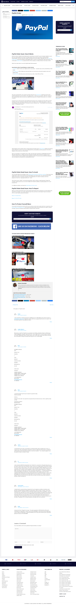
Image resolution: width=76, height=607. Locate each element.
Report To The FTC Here (16, 198)
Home (3, 571)
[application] (19, 1)
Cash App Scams (20, 583)
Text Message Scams (34, 586)
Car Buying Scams (20, 582)
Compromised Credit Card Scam (20, 294)
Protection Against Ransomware (65, 591)
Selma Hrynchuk (22, 283)
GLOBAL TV (47, 582)
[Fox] (6, 559)
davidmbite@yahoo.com (19, 318)
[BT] (57, 559)
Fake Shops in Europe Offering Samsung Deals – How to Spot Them (62, 140)
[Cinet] (12, 559)
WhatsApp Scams (33, 591)
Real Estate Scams (33, 582)
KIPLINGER (47, 583)
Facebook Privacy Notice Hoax (19, 297)
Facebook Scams (20, 590)
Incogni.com (16, 71)
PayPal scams (19, 60)
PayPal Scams (19, 574)
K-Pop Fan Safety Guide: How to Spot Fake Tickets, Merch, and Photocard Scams (62, 129)
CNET (46, 574)
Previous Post (15, 304)
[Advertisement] (32, 46)
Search (73, 1)
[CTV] (25, 559)
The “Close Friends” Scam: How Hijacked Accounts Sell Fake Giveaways (61, 73)
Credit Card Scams (20, 586)
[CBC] (38, 559)
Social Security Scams (20, 573)
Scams (18, 1)
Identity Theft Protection (63, 590)
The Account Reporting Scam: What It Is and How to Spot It (62, 49)
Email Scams (19, 587)
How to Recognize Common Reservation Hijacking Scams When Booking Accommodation (62, 162)
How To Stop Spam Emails (64, 577)
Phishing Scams (33, 579)
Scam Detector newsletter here (18, 207)
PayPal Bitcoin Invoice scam (31, 185)
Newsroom (4, 583)
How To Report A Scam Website (65, 583)
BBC (45, 573)
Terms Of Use (4, 587)
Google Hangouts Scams (21, 594)
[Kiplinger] (19, 559)
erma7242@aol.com (18, 379)
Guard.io (15, 68)
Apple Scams (19, 579)
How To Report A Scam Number (65, 582)
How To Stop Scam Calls (63, 579)
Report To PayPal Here (16, 195)
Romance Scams (33, 583)
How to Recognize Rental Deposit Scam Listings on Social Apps (62, 151)
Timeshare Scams (33, 587)
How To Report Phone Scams (64, 578)
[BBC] (69, 559)
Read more (20, 288)
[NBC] (50, 559)
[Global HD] (31, 559)
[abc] (44, 559)
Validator (13, 1)
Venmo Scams (32, 590)
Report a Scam (24, 1)
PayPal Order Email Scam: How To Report (6, 16)
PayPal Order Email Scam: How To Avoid (6, 14)
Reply (51, 321)
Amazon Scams (19, 571)
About (3, 573)
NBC (45, 575)
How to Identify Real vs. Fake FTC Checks (61, 83)
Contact (31, 1)
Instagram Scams (33, 571)
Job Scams (32, 575)
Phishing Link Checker (6, 577)
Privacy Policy (4, 586)
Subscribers (4, 582)
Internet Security (33, 574)
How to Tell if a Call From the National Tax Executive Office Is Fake (62, 173)
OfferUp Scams (19, 578)
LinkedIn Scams (33, 577)
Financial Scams (19, 591)
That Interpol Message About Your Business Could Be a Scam (61, 103)
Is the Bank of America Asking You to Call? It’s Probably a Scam (61, 61)
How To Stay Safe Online (34, 594)
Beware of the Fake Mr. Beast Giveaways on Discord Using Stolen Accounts (61, 93)
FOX (45, 577)
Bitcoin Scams (19, 575)
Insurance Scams (33, 573)
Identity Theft (19, 595)
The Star (46, 578)
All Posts (15, 298)
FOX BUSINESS (47, 579)
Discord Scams (19, 577)
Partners (3, 578)
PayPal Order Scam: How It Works (6, 13)
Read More (58, 56)
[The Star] (63, 559)
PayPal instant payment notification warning (37, 174)
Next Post (52, 304)
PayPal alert (38, 94)
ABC (45, 571)
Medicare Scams (33, 578)
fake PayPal (42, 148)
